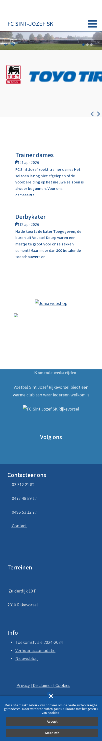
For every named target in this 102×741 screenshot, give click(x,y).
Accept (52, 721)
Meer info (52, 733)
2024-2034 (53, 642)
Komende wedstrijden (55, 372)
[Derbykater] (51, 237)
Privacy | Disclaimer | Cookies (43, 685)
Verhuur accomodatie (35, 650)
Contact (19, 526)
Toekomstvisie (29, 642)
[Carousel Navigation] (51, 44)
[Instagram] (91, 35)
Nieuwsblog (26, 658)
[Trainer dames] (51, 175)
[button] (92, 24)
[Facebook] (85, 35)
